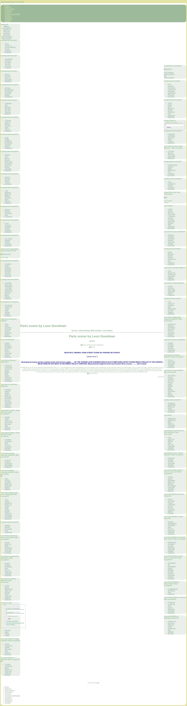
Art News (8, 12)
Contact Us (8, 18)
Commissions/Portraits (12, 14)
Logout (7, 635)
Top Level (74, 330)
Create (97, 682)
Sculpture (8, 16)
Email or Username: (13, 608)
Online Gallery (10, 9)
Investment (8, 11)
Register (8, 21)
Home (7, 5)
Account (7, 630)
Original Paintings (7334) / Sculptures (90, 330)
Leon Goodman (107, 330)
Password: (10, 612)
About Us (8, 7)
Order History (7, 633)
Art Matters (8, 19)
